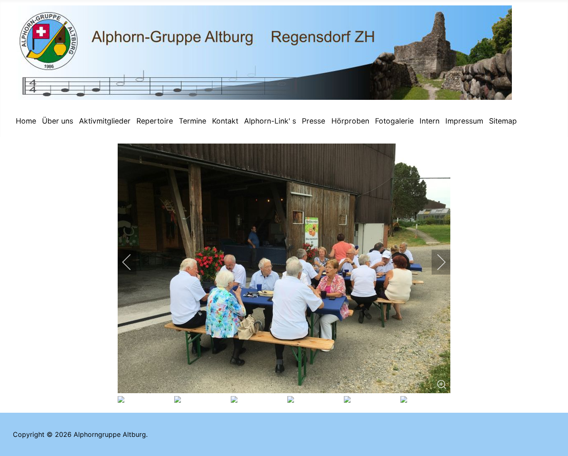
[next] (435, 262)
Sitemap (503, 120)
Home (26, 120)
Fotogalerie (394, 120)
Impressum (464, 120)
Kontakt (225, 120)
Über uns (57, 120)
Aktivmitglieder (105, 120)
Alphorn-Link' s (270, 120)
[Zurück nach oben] (557, 445)
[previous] (132, 262)
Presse (313, 120)
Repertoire (154, 120)
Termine (192, 120)
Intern (430, 120)
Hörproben (350, 120)
